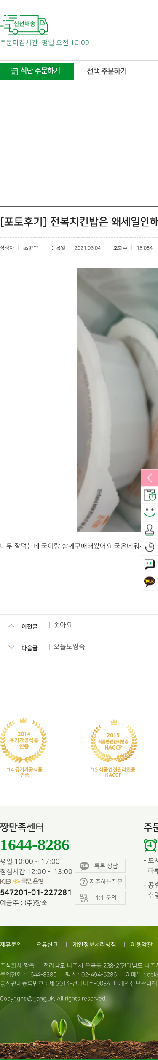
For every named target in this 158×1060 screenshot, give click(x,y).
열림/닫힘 (149, 478)
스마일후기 (149, 513)
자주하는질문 (106, 881)
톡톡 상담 (106, 866)
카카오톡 (149, 582)
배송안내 (149, 496)
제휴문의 (11, 944)
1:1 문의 (149, 565)
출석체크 (149, 530)
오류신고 (47, 944)
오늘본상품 (149, 548)
